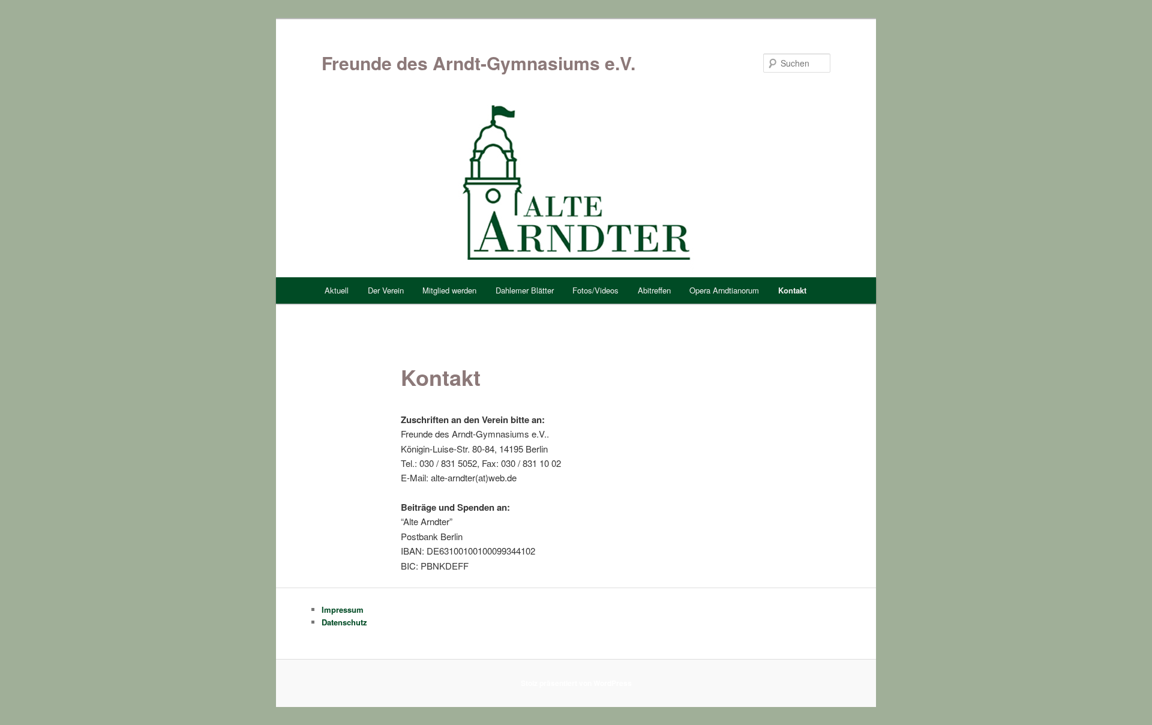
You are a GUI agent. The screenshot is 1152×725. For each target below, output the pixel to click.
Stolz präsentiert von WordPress (576, 683)
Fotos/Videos (595, 290)
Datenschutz (344, 622)
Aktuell (337, 290)
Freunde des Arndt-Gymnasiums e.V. (478, 63)
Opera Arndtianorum (724, 290)
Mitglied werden (449, 290)
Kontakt (792, 290)
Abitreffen (654, 290)
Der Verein (386, 290)
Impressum (343, 609)
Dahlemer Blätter (525, 290)
